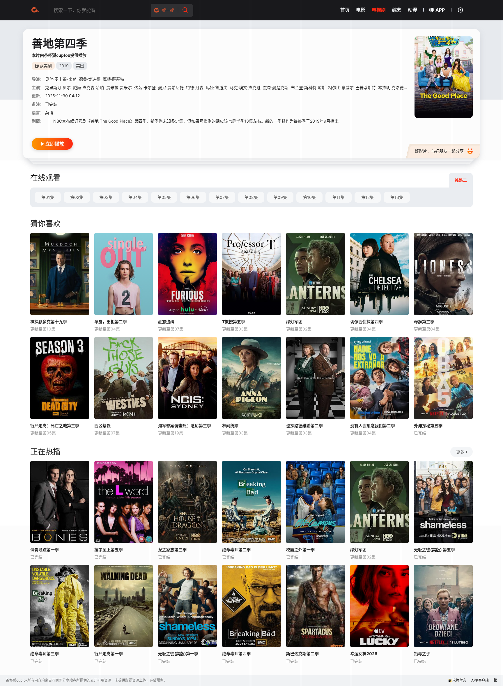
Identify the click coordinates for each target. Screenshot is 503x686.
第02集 (76, 197)
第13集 (396, 197)
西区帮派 (102, 425)
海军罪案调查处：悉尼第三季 (184, 425)
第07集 (222, 197)
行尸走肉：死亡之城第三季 (54, 425)
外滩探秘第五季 (428, 425)
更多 (460, 451)
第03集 (106, 197)
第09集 (280, 197)
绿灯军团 (294, 321)
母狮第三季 (424, 321)
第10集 (309, 197)
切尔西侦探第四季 (366, 321)
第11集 (338, 197)
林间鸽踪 (230, 425)
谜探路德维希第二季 (304, 425)
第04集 (135, 197)
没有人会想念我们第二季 (372, 425)
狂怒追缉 (166, 321)
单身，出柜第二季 (110, 321)
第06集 (193, 197)
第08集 (251, 197)
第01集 (47, 197)
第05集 (164, 197)
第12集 (367, 197)
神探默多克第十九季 (48, 321)
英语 (49, 112)
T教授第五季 (233, 321)
